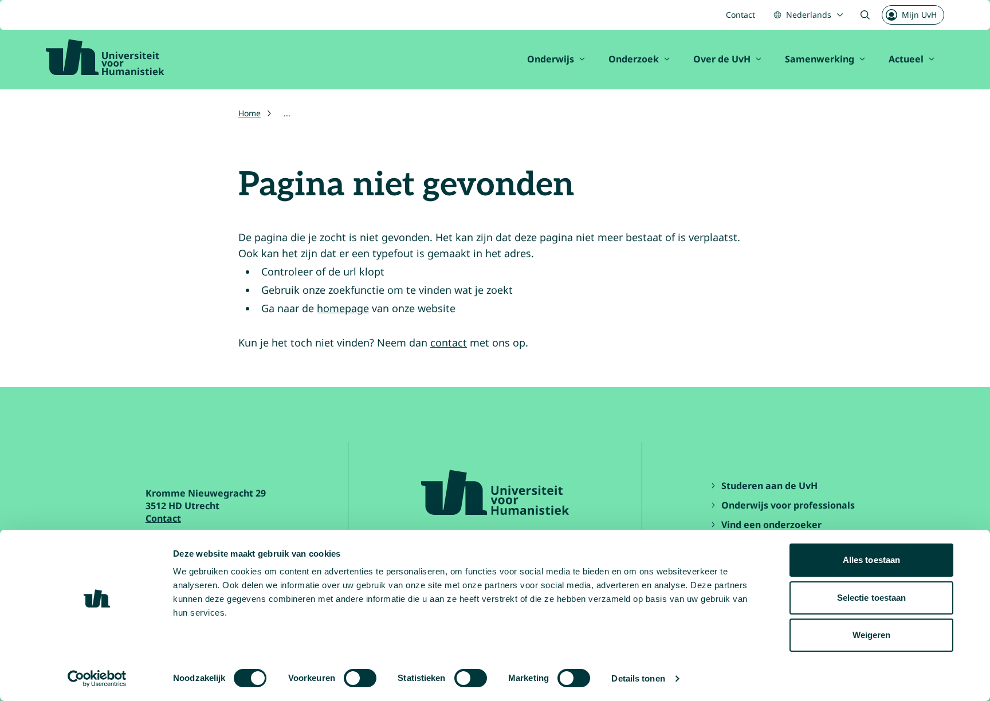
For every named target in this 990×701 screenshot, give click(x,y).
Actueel (906, 59)
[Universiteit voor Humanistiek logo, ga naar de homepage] (105, 57)
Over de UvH (722, 59)
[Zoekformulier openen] (865, 15)
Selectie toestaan (871, 597)
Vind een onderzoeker (771, 524)
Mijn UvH (919, 14)
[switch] (360, 678)
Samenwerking (819, 59)
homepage (343, 308)
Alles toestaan (871, 560)
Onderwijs (550, 59)
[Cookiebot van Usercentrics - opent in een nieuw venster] (97, 678)
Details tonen (638, 678)
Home (249, 113)
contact (448, 342)
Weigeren (871, 635)
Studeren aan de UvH (769, 485)
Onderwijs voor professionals (788, 505)
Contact (740, 14)
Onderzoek (633, 59)
